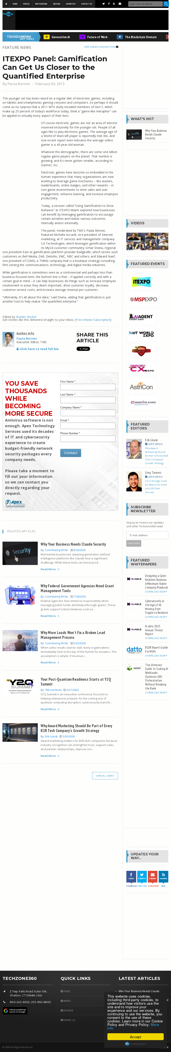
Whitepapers (41, 4)
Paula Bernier (19, 83)
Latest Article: (155, 444)
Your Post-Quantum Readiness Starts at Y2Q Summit (76, 682)
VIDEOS (66, 991)
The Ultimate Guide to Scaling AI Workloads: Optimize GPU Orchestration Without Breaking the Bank (156, 676)
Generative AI (54, 37)
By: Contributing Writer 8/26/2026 (63, 550)
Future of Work (91, 37)
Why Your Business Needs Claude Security (73, 544)
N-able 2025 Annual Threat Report (154, 630)
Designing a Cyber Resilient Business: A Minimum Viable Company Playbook (156, 581)
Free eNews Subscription (100, 47)
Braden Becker (26, 317)
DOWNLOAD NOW (155, 591)
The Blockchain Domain (134, 37)
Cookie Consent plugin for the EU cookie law (135, 1044)
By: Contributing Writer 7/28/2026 (63, 596)
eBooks (56, 4)
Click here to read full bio (39, 349)
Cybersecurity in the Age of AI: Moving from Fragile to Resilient (156, 607)
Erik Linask (151, 440)
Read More (48, 569)
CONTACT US (69, 1020)
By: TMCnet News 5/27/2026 (60, 690)
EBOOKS (66, 1000)
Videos (26, 4)
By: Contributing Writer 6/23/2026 (63, 643)
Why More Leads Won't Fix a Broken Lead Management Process (73, 635)
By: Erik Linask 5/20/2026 (58, 736)
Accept (135, 1036)
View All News (105, 775)
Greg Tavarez (153, 472)
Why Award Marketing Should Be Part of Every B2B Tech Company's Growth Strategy (76, 728)
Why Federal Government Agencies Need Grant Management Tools (77, 588)
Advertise (70, 4)
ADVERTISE (68, 1010)
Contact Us (86, 4)
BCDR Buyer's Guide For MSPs (156, 649)
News (15, 4)
